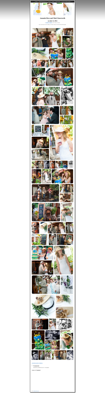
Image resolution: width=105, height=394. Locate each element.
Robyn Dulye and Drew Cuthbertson (37, 363)
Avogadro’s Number (49, 22)
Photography (58, 1)
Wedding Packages (42, 1)
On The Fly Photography (66, 1)
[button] (46, 38)
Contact (49, 1)
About (53, 1)
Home (36, 1)
